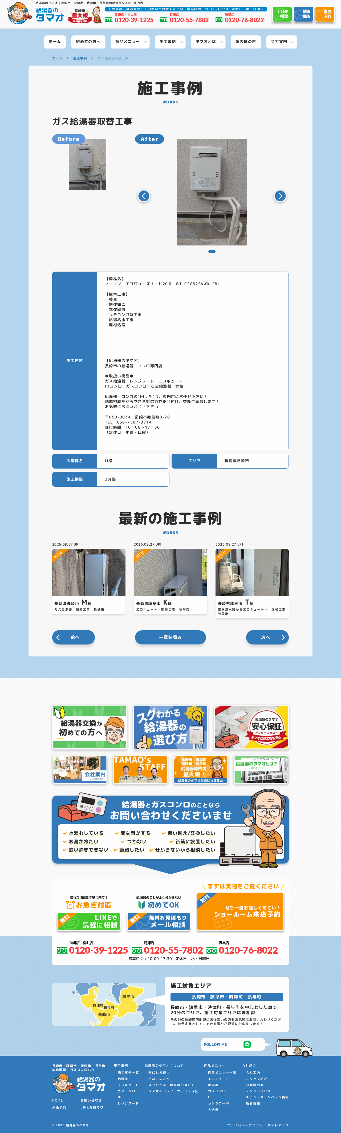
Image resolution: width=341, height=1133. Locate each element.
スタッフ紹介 (256, 1079)
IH (120, 1097)
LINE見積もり (91, 1107)
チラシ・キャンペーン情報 (267, 1097)
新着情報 (253, 1103)
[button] (143, 195)
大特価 (213, 1110)
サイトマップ (278, 1125)
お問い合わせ (91, 1100)
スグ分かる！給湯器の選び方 (171, 1085)
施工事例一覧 (128, 1073)
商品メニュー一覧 (222, 1073)
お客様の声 (255, 1085)
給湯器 (123, 1079)
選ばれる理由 (159, 1073)
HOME (57, 1100)
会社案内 (253, 1073)
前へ (75, 637)
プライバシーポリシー (245, 1125)
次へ (265, 637)
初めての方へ (159, 1079)
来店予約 (59, 1107)
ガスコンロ (127, 1091)
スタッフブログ (258, 1091)
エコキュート (128, 1085)
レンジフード (128, 1103)
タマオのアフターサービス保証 (173, 1091)
